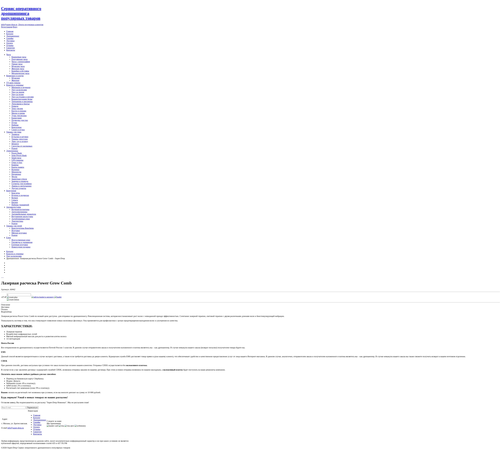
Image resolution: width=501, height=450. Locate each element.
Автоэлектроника (19, 212)
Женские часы (17, 69)
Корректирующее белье (21, 99)
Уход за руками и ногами (22, 97)
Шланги (15, 144)
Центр (30, 24)
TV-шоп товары (13, 83)
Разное (14, 148)
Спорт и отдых (18, 130)
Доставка (10, 41)
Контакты (10, 50)
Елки (8, 237)
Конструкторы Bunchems (22, 228)
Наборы (15, 125)
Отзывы (9, 45)
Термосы (15, 134)
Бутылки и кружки (19, 137)
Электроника (12, 151)
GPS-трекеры (17, 160)
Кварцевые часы (18, 57)
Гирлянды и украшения (21, 242)
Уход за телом (17, 94)
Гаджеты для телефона (21, 184)
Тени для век (17, 108)
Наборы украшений (20, 205)
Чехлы (14, 176)
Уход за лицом (17, 92)
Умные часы (16, 64)
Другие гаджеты (18, 188)
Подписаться (32, 408)
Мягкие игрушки (19, 233)
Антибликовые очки (20, 219)
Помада (14, 106)
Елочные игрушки (19, 245)
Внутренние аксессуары (22, 216)
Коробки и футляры (20, 71)
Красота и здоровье (14, 85)
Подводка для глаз (19, 120)
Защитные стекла (19, 179)
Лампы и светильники (21, 186)
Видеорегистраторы (20, 209)
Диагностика (17, 221)
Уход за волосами (19, 90)
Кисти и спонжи (18, 111)
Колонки (15, 169)
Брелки (14, 202)
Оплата (9, 43)
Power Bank (16, 153)
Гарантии (10, 48)
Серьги (14, 200)
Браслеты (15, 193)
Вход (15, 27)
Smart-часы (16, 158)
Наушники (16, 174)
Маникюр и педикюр (20, 87)
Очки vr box (16, 162)
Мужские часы (18, 66)
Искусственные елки (20, 240)
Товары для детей (14, 226)
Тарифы (9, 38)
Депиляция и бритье (20, 104)
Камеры (15, 165)
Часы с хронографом (20, 61)
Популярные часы (19, 59)
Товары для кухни (19, 139)
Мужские (15, 78)
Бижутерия (11, 191)
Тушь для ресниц (19, 115)
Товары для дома (13, 132)
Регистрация (6, 27)
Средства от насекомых (21, 146)
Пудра (14, 122)
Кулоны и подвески (20, 195)
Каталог (9, 34)
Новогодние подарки (20, 247)
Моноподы (16, 172)
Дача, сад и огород (19, 141)
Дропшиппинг (12, 36)
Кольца (14, 198)
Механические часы (20, 73)
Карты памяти (17, 167)
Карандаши (16, 118)
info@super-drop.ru (9, 24)
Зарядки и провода (19, 181)
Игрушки (15, 230)
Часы (8, 54)
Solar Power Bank (19, 155)
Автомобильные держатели (23, 214)
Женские (15, 80)
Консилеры (16, 127)
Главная (9, 31)
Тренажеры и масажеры (22, 101)
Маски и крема (18, 113)
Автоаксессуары (13, 207)
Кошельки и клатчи (15, 76)
